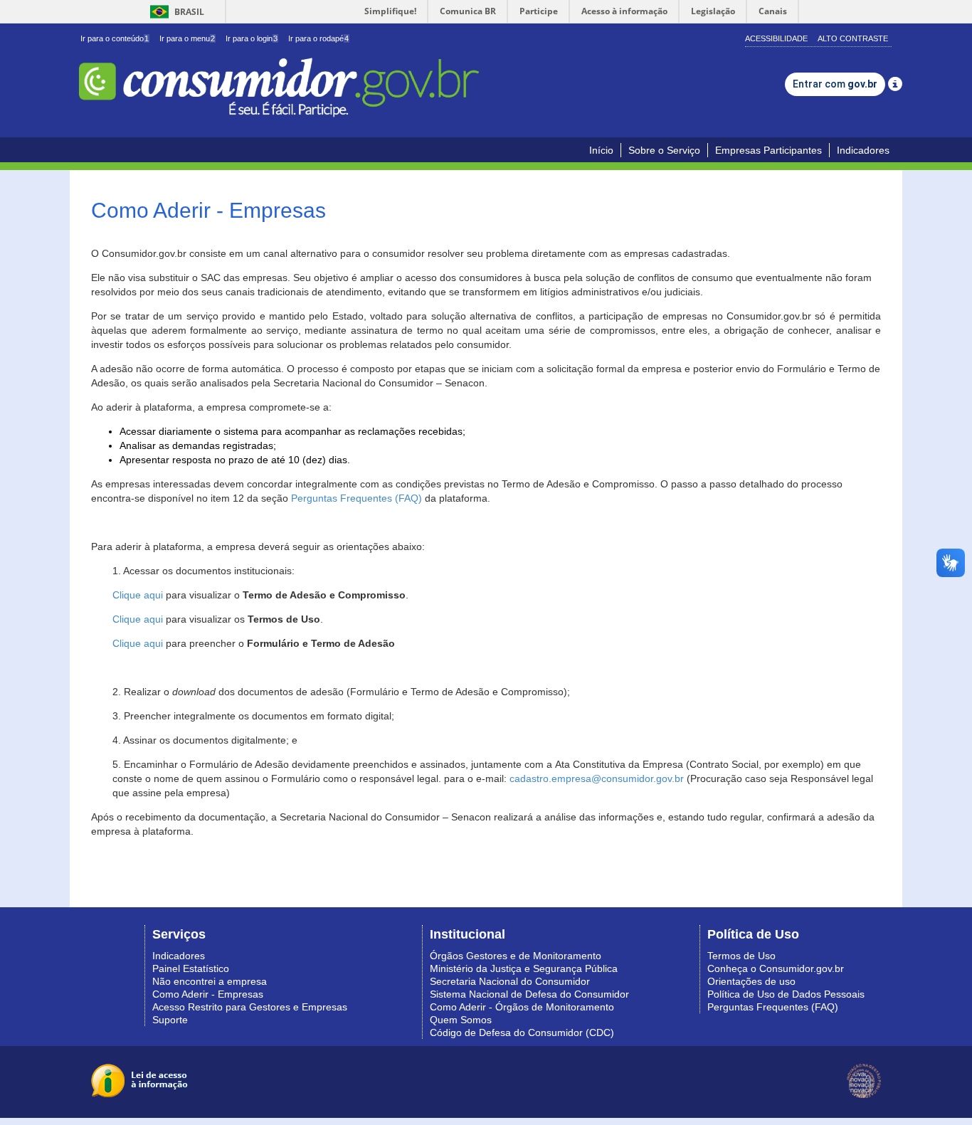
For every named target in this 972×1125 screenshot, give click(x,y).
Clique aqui (137, 595)
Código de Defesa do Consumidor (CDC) (522, 1032)
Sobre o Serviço (664, 150)
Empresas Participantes (768, 150)
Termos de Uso (741, 955)
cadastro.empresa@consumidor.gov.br (596, 778)
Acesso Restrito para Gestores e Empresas (249, 1007)
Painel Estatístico (190, 968)
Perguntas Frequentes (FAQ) (356, 498)
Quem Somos (461, 1019)
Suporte (170, 1019)
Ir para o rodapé (318, 38)
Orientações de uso (751, 981)
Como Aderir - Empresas (207, 994)
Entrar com (835, 84)
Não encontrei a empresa (209, 981)
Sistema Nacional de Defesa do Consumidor (529, 994)
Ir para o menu (187, 38)
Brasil (174, 12)
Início (601, 150)
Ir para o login (252, 38)
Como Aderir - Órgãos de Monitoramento (522, 1007)
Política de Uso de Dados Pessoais (786, 994)
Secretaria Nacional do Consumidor (510, 981)
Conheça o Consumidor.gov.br (775, 968)
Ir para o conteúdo (114, 38)
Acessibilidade (776, 38)
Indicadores (863, 150)
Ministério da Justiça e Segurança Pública (524, 968)
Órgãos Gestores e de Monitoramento (515, 955)
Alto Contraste (853, 38)
